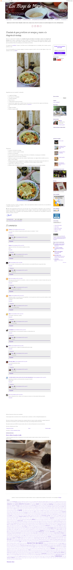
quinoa (21, 544)
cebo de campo (9, 511)
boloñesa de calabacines (13, 507)
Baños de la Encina (61, 505)
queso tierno (15, 544)
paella (58, 534)
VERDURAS (58, 556)
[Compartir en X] (19, 219)
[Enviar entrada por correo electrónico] (15, 219)
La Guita (21, 528)
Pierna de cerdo (41, 539)
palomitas (8, 535)
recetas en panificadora (56, 545)
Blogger (60, 497)
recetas (33, 544)
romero (19, 548)
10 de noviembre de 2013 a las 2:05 (21, 361)
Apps (32, 504)
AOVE (14, 504)
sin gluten (47, 551)
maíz (63, 529)
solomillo (8, 552)
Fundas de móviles (63, 523)
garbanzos (20, 524)
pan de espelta (36, 535)
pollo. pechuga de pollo (32, 541)
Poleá (18, 541)
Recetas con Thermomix (62, 544)
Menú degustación (24, 531)
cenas (33, 511)
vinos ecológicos (47, 557)
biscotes (33, 506)
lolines (10, 313)
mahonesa (60, 529)
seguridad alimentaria (10, 551)
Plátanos (65, 540)
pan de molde (41, 535)
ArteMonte (45, 504)
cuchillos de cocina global (59, 516)
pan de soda (44, 535)
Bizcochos (49, 506)
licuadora (57, 528)
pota (58, 541)
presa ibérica (61, 541)
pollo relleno (27, 541)
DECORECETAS (57, 255)
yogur (62, 557)
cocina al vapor (24, 514)
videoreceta (9, 557)
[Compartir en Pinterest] (21, 219)
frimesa (42, 523)
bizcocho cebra (40, 506)
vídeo (65, 556)
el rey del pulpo (41, 519)
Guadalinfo (40, 524)
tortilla (37, 554)
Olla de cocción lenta (22, 534)
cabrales (53, 507)
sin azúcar (44, 551)
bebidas (18, 506)
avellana (21, 505)
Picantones (28, 539)
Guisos (51, 524)
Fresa (38, 523)
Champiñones (64, 511)
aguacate (57, 501)
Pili (9, 262)
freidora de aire (19, 523)
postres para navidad (54, 541)
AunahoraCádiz (9, 505)
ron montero (23, 548)
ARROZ (37, 504)
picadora (22, 539)
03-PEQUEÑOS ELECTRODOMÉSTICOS (39, 19)
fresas (40, 523)
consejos (10, 515)
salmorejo (8, 549)
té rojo (25, 553)
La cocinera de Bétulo (58, 247)
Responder (10, 232)
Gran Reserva (34, 524)
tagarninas (30, 552)
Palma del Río (64, 534)
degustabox (52, 517)
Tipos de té (63, 553)
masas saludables (11, 531)
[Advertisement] (61, 36)
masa (56, 530)
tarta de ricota (52, 552)
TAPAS (36, 552)
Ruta (42, 548)
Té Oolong (22, 553)
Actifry (49, 501)
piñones (10, 540)
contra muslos (26, 515)
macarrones (46, 529)
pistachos (13, 540)
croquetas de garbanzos (35, 516)
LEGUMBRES (51, 528)
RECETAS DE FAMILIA (25, 545)
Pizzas (19, 540)
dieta (10, 519)
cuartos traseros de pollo (51, 516)
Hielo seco (19, 525)
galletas (8, 524)
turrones (17, 556)
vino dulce (41, 557)
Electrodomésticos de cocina (53, 519)
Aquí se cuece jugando (58, 251)
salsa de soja (22, 549)
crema (65, 515)
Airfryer (65, 501)
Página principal (8, 19)
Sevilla (33, 551)
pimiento (48, 539)
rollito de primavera (12, 548)
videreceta (16, 557)
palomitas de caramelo (20, 535)
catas (40, 510)
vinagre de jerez (26, 557)
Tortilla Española (62, 157)
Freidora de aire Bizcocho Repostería (26, 523)
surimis (16, 552)
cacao (58, 507)
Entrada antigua (48, 428)
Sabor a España (46, 548)
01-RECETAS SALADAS (17, 19)
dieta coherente (13, 519)
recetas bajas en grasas (37, 544)
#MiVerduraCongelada (25, 501)
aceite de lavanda (31, 501)
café (61, 507)
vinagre (23, 557)
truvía (13, 556)
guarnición (43, 524)
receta (23, 544)
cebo (65, 510)
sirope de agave (55, 551)
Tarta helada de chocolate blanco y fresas (62, 163)
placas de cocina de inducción (41, 540)
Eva (9, 278)
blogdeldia (53, 506)
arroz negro (41, 504)
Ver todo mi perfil (62, 124)
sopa (10, 552)
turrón (15, 556)
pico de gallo (32, 539)
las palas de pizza (38, 528)
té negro (19, 553)
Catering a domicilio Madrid (54, 510)
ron (20, 548)
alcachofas (19, 502)
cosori (57, 515)
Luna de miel (43, 529)
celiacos (30, 511)
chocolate (25, 512)
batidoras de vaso (14, 506)
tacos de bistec (26, 552)
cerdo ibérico (42, 511)
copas (35, 515)
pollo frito (23, 541)
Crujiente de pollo (42, 516)
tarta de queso (47, 552)
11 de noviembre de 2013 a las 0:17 (21, 386)
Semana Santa (21, 551)
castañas (38, 510)
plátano (62, 540)
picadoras (25, 539)
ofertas (15, 534)
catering (42, 510)
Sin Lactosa (51, 551)
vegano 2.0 (44, 556)
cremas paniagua (16, 516)
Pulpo (53, 543)
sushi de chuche (21, 552)
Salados (53, 548)
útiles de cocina (27, 556)
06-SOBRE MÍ (57, 19)
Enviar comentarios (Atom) (15, 430)
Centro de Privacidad (58, 225)
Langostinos (33, 528)
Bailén (37, 505)
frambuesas (15, 523)
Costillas (59, 515)
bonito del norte (22, 507)
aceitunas (43, 501)
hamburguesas (60, 524)
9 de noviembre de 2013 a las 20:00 (16, 262)
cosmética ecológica (53, 515)
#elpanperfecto (19, 501)
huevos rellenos (58, 525)
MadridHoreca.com (53, 529)
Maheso (58, 529)
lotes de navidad (38, 529)
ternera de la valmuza (34, 553)
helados (13, 525)
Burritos (43, 507)
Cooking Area (32, 515)
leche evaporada (43, 528)
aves (25, 505)
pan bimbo (26, 535)
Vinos (44, 557)
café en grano (64, 507)
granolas (37, 524)
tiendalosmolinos (58, 553)
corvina (40, 515)
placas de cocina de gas (33, 540)
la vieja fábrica (27, 528)
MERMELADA (41, 531)
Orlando (56, 534)
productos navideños (16, 543)
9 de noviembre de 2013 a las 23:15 (17, 313)
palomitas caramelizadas (13, 535)
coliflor (48, 514)
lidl (59, 528)
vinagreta (36, 557)
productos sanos (46, 543)
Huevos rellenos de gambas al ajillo (13, 435)
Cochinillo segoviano (17, 514)
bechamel (21, 506)
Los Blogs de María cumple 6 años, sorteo (62, 147)
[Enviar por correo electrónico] (17, 219)
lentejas (55, 528)
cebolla (13, 511)
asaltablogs (51, 504)
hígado (23, 525)
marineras (35, 530)
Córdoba (37, 515)
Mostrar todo (64, 262)
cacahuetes (55, 507)
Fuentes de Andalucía (57, 523)
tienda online (54, 553)
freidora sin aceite (35, 523)
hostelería (41, 525)
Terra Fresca (39, 553)
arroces (34, 504)
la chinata (18, 528)
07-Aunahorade (63, 19)
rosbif (26, 548)
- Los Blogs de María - (25, 6)
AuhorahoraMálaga (58, 504)
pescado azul (14, 539)
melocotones (16, 531)
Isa (9, 394)
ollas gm (38, 534)
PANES (64, 535)
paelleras (60, 534)
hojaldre (25, 525)
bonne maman (29, 507)
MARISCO (42, 530)
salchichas (56, 548)
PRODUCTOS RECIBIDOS (17, 220)
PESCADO (9, 539)
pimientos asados (60, 539)
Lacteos (30, 528)
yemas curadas (59, 557)
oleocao (18, 534)
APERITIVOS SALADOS (24, 504)
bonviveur (32, 507)
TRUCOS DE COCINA (60, 554)
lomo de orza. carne (22, 529)
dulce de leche (29, 519)
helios (15, 525)
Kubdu (10, 528)
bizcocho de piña (45, 506)
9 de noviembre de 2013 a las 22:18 (18, 295)
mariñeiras (38, 530)
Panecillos (59, 535)
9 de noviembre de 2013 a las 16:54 (18, 245)
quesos (19, 544)
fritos (44, 523)
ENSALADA (11, 220)
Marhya (10, 245)
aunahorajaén (18, 505)
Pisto (15, 540)
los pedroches (27, 529)
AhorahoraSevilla (61, 501)
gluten (27, 524)
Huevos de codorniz (53, 525)
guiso (49, 524)
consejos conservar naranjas (16, 515)
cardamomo (15, 510)
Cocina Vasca (29, 514)
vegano (41, 556)
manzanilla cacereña (17, 530)
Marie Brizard (31, 530)
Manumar (8, 530)
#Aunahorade (14, 501)
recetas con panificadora (44, 544)
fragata (12, 523)
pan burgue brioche (31, 535)
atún (54, 504)
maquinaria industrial (23, 530)
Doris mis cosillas (12, 361)
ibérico (63, 525)
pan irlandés (48, 535)
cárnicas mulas (31, 510)
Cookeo (29, 515)
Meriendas (34, 531)
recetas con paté (50, 544)
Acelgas (46, 501)
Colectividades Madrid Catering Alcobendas (40, 514)
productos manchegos (10, 543)
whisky (51, 557)
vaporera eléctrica (37, 556)
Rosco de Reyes (29, 548)
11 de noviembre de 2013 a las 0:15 (21, 270)
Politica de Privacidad (58, 228)
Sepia (27, 551)
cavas (64, 510)
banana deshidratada (48, 505)
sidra (35, 551)
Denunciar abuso (10, 561)
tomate (15, 554)
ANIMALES (9, 504)
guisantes (47, 524)
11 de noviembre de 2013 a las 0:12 (21, 237)
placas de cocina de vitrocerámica (51, 540)
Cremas (12, 516)
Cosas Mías (48, 515)
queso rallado (12, 544)
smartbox (59, 551)
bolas (65, 506)
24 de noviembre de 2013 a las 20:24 (16, 394)
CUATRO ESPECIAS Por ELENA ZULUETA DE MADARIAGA (21, 377)
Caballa (45, 507)
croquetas (30, 516)
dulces (33, 519)
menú (20, 531)
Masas (8, 531)
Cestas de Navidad (54, 511)
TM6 (7, 554)
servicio (29, 551)
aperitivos (16, 504)
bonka (26, 507)
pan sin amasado (52, 535)
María (12, 237)
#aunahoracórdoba (9, 501)
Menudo (28, 531)
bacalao (32, 505)
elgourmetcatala (60, 519)
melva (19, 531)
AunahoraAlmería (63, 504)
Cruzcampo (46, 516)
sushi (18, 552)
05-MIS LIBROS (50, 19)
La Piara (23, 528)
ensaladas (14, 45)
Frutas (46, 523)
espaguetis (55, 520)
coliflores (50, 514)
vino (38, 557)
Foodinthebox (9, 523)
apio (30, 504)
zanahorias (64, 557)
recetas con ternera (56, 544)
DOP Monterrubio (24, 519)
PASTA (49, 536)
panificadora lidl (17, 536)
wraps (53, 557)
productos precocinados (23, 543)
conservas (21, 515)
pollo (20, 541)
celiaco (28, 511)
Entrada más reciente (9, 428)
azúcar (27, 505)
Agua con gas (54, 501)
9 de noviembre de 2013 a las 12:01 (19, 229)
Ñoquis (11, 534)
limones (63, 528)
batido (10, 506)
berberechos (27, 506)
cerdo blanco (38, 511)
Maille (16, 50)
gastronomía (24, 524)
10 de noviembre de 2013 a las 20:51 (40, 377)
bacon (35, 505)
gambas (12, 524)
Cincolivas (29, 104)
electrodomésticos (46, 519)
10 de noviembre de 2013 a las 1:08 (17, 345)
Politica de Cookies (57, 229)
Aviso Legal (56, 226)
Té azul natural (13, 553)
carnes (28, 510)
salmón (65, 548)
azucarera (29, 505)
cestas (50, 511)
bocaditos (62, 506)
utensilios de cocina (22, 556)
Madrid (50, 529)
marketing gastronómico (48, 530)
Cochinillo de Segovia (10, 514)
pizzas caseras (22, 540)
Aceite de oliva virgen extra (38, 501)
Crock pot (27, 516)
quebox (60, 543)
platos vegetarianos (14, 541)
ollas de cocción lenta (33, 534)
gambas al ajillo (16, 524)
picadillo (19, 539)
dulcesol (37, 519)
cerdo (35, 511)
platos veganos (9, 541)
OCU (13, 534)
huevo (44, 525)
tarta (37, 552)
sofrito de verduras (63, 551)
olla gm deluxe (28, 534)
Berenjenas (30, 506)
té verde (27, 553)
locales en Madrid (14, 529)
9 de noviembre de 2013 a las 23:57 (20, 329)
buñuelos (40, 507)
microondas (56, 531)
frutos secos (52, 523)
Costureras (62, 515)
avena (23, 505)
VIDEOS (13, 557)
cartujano (35, 510)
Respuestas (12, 235)
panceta (56, 535)
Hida (17, 525)
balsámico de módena (41, 505)
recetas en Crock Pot (44, 545)
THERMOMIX (44, 553)
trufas (11, 556)
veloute (47, 556)
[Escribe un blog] (18, 219)
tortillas (39, 554)
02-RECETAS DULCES (27, 19)
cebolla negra (16, 511)
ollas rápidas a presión (47, 534)
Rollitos (16, 548)
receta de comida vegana (27, 544)
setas (31, 551)
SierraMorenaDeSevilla (39, 551)
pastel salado (61, 536)
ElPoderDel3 (64, 519)
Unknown (10, 229)
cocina (21, 514)
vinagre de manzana (32, 557)
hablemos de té (55, 524)
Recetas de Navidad (32, 545)
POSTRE (47, 541)
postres (50, 541)
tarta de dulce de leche (42, 552)
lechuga (47, 528)
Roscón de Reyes (34, 548)
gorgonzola (29, 524)
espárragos (58, 520)
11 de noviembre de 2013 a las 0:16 (21, 321)
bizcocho (36, 506)
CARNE (19, 510)
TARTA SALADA (57, 552)
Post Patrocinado (42, 541)
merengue (31, 531)
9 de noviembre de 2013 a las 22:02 (16, 278)
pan (24, 535)
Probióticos (64, 541)
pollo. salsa (37, 541)
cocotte (32, 514)
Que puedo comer (56, 543)
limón (61, 528)
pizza (17, 540)
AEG (51, 501)
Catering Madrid (60, 510)
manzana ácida (12, 530)
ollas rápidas (42, 534)
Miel (59, 531)
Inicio (29, 428)
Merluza (37, 531)
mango (65, 529)
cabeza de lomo (49, 507)
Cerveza (47, 511)
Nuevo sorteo (61, 140)
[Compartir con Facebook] (20, 219)
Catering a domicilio (46, 510)
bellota (24, 506)
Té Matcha (16, 553)
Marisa (10, 295)
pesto (17, 539)
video (63, 556)
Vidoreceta (19, 557)
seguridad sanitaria (16, 551)
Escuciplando (11, 329)
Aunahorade (13, 505)
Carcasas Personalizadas (10, 510)
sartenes (57, 549)
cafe (60, 507)
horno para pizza (37, 525)
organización (52, 534)
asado (48, 504)
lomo (17, 529)
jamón (26, 526)
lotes (34, 529)
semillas (24, 551)
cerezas (45, 511)
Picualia (35, 539)
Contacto (55, 231)
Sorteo (14, 552)
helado (10, 525)
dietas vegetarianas (19, 519)
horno (27, 525)
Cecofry (19, 511)
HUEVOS (47, 525)
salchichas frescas (61, 548)
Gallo (10, 524)
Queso (63, 543)
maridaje (28, 530)
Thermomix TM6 (49, 553)
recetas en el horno (50, 545)
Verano (49, 556)
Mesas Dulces (48, 531)
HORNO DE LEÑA (31, 525)
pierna (38, 539)
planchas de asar (58, 540)
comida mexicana (55, 514)
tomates (18, 554)
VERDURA (52, 556)
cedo (21, 511)
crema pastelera (9, 516)
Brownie (37, 507)
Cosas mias (43, 515)
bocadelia (56, 506)
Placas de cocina (27, 540)
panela (62, 535)
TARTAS (62, 552)
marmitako (53, 530)
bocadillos (59, 506)
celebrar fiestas (24, 511)
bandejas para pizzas (54, 505)
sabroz (49, 548)
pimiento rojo (52, 539)
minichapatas (64, 531)
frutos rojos (49, 523)
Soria (12, 552)
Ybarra (55, 557)
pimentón (45, 539)
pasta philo (57, 536)
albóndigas (16, 502)
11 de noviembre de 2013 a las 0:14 (21, 254)
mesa (45, 531)
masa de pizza (59, 530)
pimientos (56, 539)
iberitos (65, 525)
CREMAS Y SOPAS (22, 516)
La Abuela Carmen (13, 528)
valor (33, 556)
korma (8, 528)
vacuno (31, 556)
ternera (30, 553)
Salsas (29, 549)
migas (61, 531)
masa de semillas (63, 530)
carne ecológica (25, 510)
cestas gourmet (59, 511)
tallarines (33, 552)
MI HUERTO (52, 531)
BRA (35, 507)
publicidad (50, 543)
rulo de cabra (40, 548)
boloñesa (8, 507)
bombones (18, 507)
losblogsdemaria (31, 529)
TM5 (65, 553)
